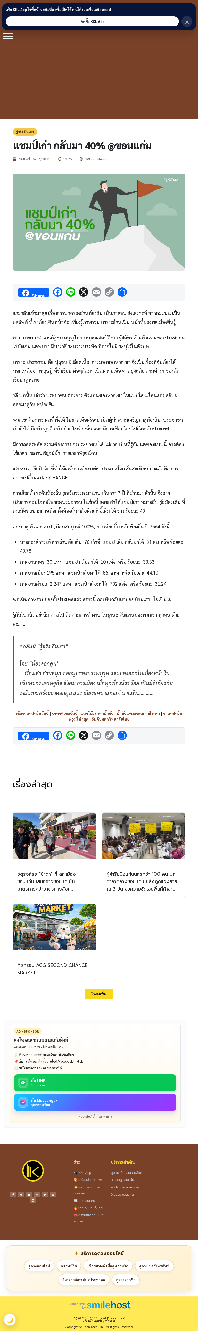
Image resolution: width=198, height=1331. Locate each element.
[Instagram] (37, 1194)
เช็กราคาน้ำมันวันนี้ (32, 713)
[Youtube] (29, 1194)
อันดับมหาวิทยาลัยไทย (110, 719)
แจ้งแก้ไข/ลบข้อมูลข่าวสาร (99, 1321)
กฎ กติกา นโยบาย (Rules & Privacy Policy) (99, 1318)
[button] (99, 994)
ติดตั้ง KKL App (92, 21)
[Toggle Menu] (8, 36)
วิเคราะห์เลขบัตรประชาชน (84, 1279)
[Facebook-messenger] (33, 1200)
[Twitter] (45, 1194)
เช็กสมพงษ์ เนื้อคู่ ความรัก (108, 1265)
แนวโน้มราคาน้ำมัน (97, 713)
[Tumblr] (21, 1194)
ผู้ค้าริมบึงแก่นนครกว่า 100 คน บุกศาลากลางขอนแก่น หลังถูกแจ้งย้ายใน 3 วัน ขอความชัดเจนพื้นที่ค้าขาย (141, 881)
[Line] (53, 1194)
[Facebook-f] (13, 1194)
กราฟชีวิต (69, 1265)
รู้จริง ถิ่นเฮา (25, 131)
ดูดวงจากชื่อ (126, 1279)
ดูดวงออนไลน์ (39, 1265)
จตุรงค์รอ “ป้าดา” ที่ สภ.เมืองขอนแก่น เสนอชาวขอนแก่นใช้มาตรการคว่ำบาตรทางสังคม (46, 881)
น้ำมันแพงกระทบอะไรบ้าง (138, 713)
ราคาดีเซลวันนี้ (65, 713)
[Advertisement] (99, 80)
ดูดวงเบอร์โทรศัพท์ (154, 1265)
